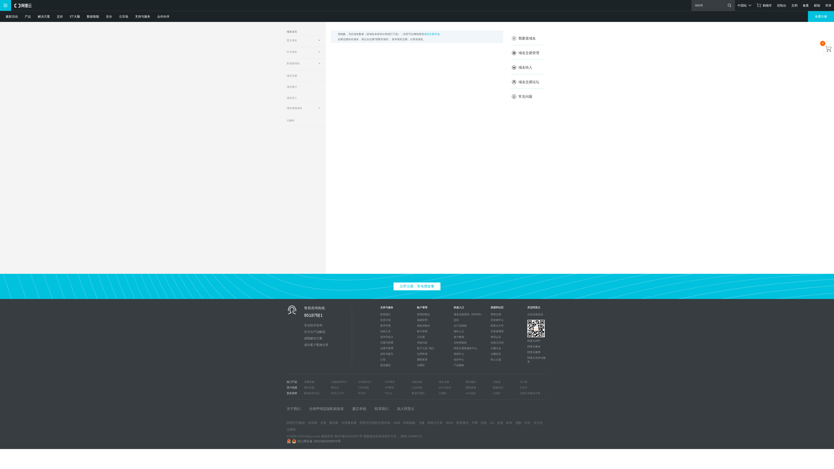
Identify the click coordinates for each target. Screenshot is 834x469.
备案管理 (422, 320)
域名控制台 (423, 325)
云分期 (421, 337)
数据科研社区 (312, 393)
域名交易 (292, 75)
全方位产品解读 (314, 332)
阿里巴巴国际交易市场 (375, 422)
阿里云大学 (497, 325)
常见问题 (525, 96)
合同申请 (422, 353)
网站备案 (309, 387)
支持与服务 (142, 16)
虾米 (509, 422)
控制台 (781, 5)
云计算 (523, 381)
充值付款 (422, 342)
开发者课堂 (497, 331)
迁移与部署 (386, 342)
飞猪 (421, 422)
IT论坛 (388, 393)
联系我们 (385, 314)
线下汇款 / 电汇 (426, 348)
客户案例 (459, 337)
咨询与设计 (386, 337)
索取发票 (422, 359)
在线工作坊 (497, 342)
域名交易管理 (528, 53)
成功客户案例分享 (316, 345)
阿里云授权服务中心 (465, 348)
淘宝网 (312, 422)
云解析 (291, 120)
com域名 (471, 393)
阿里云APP (533, 340)
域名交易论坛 (528, 82)
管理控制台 (423, 314)
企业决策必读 (535, 314)
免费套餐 (309, 381)
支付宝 (538, 422)
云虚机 (443, 393)
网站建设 (471, 381)
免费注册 (821, 16)
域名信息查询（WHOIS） (468, 314)
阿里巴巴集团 (296, 422)
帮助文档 (496, 314)
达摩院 (291, 429)
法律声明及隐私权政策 (326, 409)
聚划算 (333, 422)
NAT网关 (390, 381)
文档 (794, 5)
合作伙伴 (163, 16)
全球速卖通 (349, 422)
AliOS (449, 422)
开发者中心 (497, 320)
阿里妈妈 (409, 422)
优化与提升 (386, 353)
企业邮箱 (417, 387)
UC (492, 422)
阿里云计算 (435, 422)
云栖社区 (496, 353)
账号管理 (422, 331)
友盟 (500, 422)
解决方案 (44, 16)
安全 (109, 16)
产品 (28, 16)
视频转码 (498, 387)
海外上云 (459, 331)
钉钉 (528, 422)
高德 (484, 422)
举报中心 (459, 353)
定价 (60, 16)
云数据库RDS (339, 381)
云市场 (123, 16)
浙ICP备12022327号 (348, 436)
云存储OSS (364, 381)
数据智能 (93, 16)
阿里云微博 (533, 352)
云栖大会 (496, 348)
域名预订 (292, 86)
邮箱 (817, 5)
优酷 (518, 422)
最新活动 (12, 16)
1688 (396, 422)
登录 (828, 5)
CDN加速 (363, 387)
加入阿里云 (405, 409)
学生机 (362, 393)
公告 (383, 359)
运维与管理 (386, 348)
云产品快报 (460, 325)
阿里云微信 (533, 346)
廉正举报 (359, 409)
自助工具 (385, 331)
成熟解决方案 (313, 338)
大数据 (496, 381)
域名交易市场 (432, 34)
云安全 (523, 387)
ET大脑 (75, 16)
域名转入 (292, 97)
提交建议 (385, 365)
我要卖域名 (527, 38)
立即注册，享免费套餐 (417, 286)
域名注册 (444, 381)
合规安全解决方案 (530, 393)
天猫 (323, 422)
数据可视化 (418, 393)
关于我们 (294, 409)
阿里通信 (462, 422)
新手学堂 (385, 325)
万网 (475, 422)
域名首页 (292, 31)
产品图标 (459, 365)
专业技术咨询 (313, 325)
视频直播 (471, 387)
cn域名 (497, 393)
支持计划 (385, 320)
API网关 (389, 387)
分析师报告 (460, 342)
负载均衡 (417, 381)
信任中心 (459, 359)
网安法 (335, 387)
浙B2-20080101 (411, 436)
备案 (806, 5)
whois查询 (445, 387)
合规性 (421, 365)
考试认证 (496, 337)
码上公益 (496, 359)
